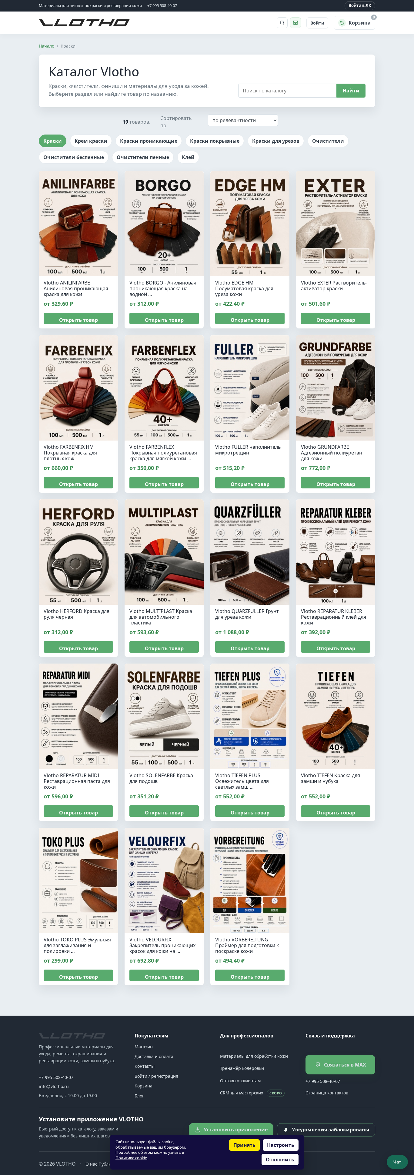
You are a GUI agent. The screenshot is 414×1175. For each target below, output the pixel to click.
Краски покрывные (214, 141)
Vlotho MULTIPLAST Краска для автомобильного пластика (160, 617)
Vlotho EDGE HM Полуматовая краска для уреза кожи (244, 288)
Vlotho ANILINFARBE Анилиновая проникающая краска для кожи (76, 288)
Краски (52, 141)
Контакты (145, 1066)
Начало (46, 46)
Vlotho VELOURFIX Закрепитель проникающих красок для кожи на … (162, 945)
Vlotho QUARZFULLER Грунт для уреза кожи (247, 614)
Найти (351, 90)
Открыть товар (78, 320)
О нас (91, 1164)
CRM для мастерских (251, 1093)
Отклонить (280, 1159)
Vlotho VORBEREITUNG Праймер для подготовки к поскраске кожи (247, 945)
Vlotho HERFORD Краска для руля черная (76, 614)
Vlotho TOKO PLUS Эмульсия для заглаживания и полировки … (77, 945)
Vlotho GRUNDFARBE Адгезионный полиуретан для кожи (331, 453)
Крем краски (91, 141)
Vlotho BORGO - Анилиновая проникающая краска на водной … (162, 288)
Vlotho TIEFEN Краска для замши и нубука (330, 778)
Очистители (328, 141)
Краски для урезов (275, 141)
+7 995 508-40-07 (56, 1077)
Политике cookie (131, 1157)
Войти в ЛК (360, 5)
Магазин (144, 1047)
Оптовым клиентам (240, 1080)
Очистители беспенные (73, 157)
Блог (139, 1096)
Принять (244, 1145)
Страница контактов (326, 1093)
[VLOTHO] (72, 1036)
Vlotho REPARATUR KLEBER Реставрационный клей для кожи (333, 617)
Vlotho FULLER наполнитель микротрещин (248, 450)
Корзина (143, 1086)
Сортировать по (176, 122)
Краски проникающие (148, 141)
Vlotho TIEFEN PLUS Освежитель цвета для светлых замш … (242, 781)
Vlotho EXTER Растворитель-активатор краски (334, 285)
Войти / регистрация (156, 1076)
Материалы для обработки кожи (254, 1056)
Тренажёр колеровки (242, 1068)
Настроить (280, 1145)
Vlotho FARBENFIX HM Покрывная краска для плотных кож (70, 453)
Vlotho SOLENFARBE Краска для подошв (161, 778)
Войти (317, 23)
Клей (188, 157)
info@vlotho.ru (54, 1086)
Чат (397, 1162)
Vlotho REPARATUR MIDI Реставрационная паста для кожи (77, 781)
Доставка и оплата (154, 1056)
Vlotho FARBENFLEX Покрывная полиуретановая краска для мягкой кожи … (163, 453)
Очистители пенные (143, 157)
